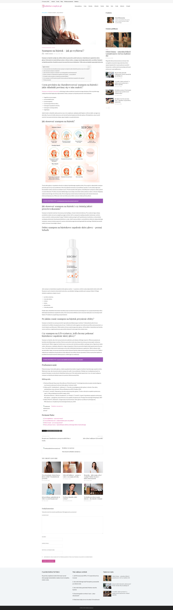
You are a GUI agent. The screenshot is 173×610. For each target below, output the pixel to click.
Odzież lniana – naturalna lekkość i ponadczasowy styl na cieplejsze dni (118, 54)
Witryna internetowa (48, 550)
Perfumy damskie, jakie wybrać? (70, 498)
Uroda (116, 6)
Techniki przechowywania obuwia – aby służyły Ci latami (93, 498)
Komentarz (45, 515)
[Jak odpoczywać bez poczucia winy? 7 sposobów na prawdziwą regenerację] (110, 99)
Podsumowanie (47, 80)
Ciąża (85, 6)
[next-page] (109, 108)
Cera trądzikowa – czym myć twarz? (53, 418)
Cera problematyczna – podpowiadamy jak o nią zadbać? (59, 420)
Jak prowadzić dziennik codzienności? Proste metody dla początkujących (123, 74)
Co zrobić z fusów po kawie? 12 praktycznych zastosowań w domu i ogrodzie (122, 83)
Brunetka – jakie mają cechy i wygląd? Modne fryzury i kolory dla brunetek (93, 476)
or (61, 430)
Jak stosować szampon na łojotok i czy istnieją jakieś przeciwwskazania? (60, 72)
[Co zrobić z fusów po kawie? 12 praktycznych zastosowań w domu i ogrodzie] (110, 81)
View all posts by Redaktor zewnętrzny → (71, 451)
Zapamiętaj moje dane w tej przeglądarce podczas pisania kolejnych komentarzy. (68, 557)
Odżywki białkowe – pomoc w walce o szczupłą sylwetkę (72, 476)
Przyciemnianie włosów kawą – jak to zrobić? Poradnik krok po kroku (51, 476)
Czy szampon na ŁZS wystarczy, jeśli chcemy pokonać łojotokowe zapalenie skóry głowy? (64, 78)
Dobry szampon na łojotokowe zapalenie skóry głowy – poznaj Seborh (60, 74)
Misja (62, 1)
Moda (107, 6)
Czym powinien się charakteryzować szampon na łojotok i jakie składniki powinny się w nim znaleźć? (67, 68)
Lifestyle (96, 6)
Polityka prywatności (68, 1)
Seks (112, 6)
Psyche (102, 6)
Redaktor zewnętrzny (49, 53)
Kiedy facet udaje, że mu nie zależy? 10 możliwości (87, 599)
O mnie (57, 1)
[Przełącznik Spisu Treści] (88, 67)
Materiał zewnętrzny (46, 47)
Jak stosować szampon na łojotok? (52, 70)
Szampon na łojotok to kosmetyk (50, 91)
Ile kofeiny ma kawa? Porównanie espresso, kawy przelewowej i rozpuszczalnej (123, 91)
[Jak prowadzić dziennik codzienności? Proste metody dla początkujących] (110, 73)
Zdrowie (122, 6)
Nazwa (44, 536)
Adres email (46, 543)
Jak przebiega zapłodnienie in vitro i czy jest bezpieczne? (51, 498)
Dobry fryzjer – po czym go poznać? (53, 422)
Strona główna (78, 6)
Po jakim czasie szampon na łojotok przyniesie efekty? (56, 76)
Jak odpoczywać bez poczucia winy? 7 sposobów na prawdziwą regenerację (122, 100)
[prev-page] (107, 108)
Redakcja (76, 1)
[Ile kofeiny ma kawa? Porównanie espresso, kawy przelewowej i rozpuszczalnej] (110, 90)
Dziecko (90, 6)
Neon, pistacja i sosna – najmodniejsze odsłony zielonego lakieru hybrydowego (65, 424)
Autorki (53, 1)
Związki (128, 6)
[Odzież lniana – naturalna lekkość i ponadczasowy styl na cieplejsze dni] (118, 39)
